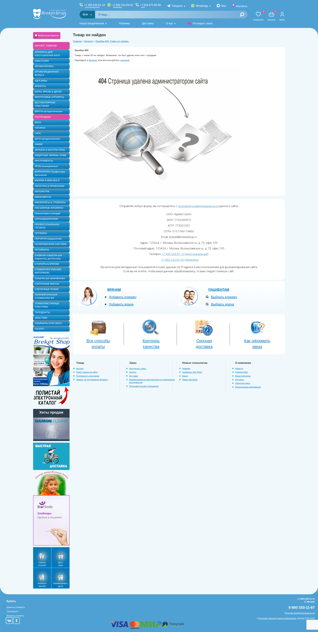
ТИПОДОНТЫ (42, 312)
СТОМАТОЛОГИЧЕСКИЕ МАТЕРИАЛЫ (48, 271)
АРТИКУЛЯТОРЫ (44, 66)
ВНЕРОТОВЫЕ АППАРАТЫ (49, 97)
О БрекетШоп (241, 372)
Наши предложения (92, 23)
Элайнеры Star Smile (192, 372)
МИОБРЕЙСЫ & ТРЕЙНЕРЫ (50, 202)
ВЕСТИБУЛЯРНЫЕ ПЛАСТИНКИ (45, 104)
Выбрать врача (222, 304)
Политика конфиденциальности (300, 613)
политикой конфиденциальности (198, 206)
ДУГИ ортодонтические (47, 138)
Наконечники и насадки (47, 213)
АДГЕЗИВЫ (41, 80)
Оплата (132, 372)
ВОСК (38, 122)
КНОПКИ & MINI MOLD (47, 180)
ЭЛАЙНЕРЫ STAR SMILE (48, 323)
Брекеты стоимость (16, 607)
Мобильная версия (48, 35)
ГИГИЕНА (40, 127)
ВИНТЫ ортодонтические (48, 111)
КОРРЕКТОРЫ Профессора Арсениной (50, 173)
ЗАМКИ (39, 144)
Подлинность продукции (87, 376)
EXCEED (39, 328)
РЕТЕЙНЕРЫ (42, 249)
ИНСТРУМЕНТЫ (44, 160)
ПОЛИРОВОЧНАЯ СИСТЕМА (50, 244)
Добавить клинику (122, 297)
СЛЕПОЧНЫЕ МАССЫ (47, 283)
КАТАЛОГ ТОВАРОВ (46, 45)
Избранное (258, 16)
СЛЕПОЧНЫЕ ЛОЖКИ (47, 289)
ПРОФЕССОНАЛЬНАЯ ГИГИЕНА (47, 226)
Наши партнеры (190, 380)
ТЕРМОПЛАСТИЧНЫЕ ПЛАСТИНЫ (47, 305)
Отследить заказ (202, 23)
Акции (185, 376)
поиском (124, 60)
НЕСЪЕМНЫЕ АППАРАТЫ (49, 208)
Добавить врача (121, 304)
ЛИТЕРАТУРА (42, 191)
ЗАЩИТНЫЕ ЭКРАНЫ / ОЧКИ (50, 155)
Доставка (148, 23)
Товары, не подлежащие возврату (92, 380)
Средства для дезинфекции (50, 278)
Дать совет (60, 564)
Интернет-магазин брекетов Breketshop (277, 618)
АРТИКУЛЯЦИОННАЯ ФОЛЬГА (46, 73)
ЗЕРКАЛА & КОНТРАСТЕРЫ (50, 149)
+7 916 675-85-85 (150, 6)
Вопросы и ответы (15, 616)
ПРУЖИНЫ (41, 233)
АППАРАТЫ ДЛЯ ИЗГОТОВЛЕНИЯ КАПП (47, 54)
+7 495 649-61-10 (94, 6)
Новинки (124, 23)
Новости (239, 368)
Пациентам (218, 289)
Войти (282, 20)
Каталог (88, 41)
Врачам (114, 289)
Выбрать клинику (224, 297)
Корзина (271, 16)
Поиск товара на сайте (87, 372)
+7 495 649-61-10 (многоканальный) (185, 254)
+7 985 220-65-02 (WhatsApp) (180, 260)
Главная (77, 41)
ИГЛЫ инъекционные (46, 166)
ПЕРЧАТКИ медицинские (48, 238)
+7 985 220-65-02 (122, 6)
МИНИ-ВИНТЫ (43, 197)
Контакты (241, 6)
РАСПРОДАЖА (43, 117)
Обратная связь (242, 383)
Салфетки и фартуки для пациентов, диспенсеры (48, 257)
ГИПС (38, 133)
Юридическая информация (248, 387)
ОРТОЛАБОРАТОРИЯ (46, 219)
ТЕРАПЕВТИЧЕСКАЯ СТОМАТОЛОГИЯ (46, 296)
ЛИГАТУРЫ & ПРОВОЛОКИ (49, 186)
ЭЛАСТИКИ (41, 317)
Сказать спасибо (42, 564)
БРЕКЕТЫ (40, 86)
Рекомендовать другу (60, 584)
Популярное (12, 611)
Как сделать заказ (137, 368)
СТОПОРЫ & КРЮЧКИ (47, 264)
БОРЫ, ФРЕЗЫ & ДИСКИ (48, 91)
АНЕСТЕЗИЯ (42, 61)
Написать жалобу (42, 584)
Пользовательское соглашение (144, 386)
